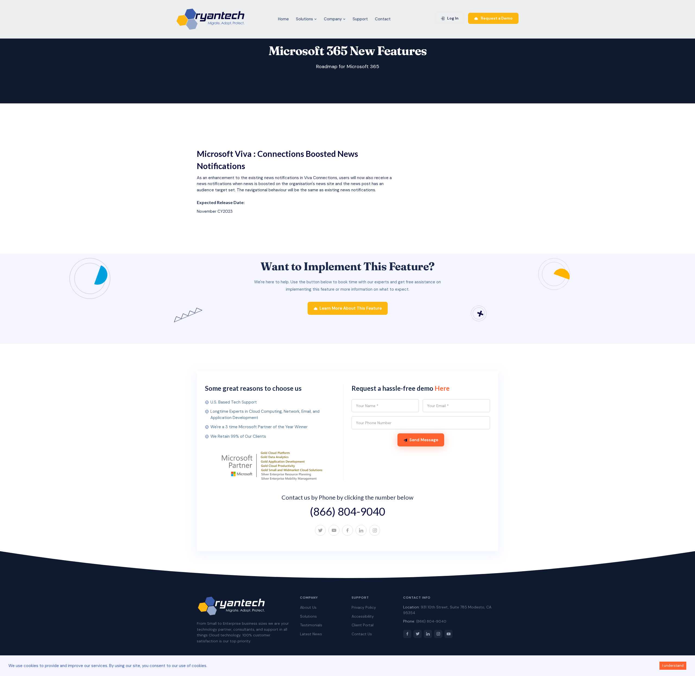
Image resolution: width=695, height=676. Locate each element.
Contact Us (362, 633)
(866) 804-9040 (347, 511)
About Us (308, 607)
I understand (673, 665)
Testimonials (311, 625)
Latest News (311, 633)
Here (442, 388)
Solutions (305, 19)
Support (360, 19)
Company (333, 19)
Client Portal (363, 625)
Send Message (423, 440)
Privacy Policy (364, 607)
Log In (452, 18)
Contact (383, 19)
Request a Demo (496, 18)
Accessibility (363, 616)
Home (283, 19)
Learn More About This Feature (351, 308)
